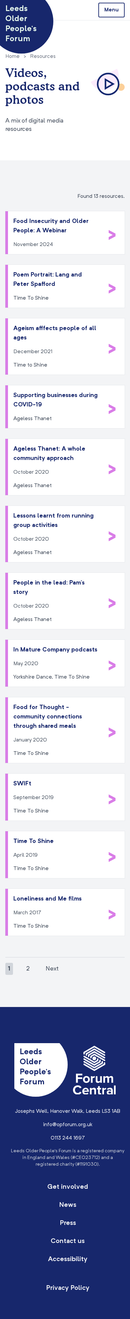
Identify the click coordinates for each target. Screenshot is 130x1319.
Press (68, 1223)
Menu (111, 10)
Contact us (68, 1241)
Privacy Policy (67, 1288)
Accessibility (67, 1259)
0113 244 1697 (68, 1138)
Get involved (67, 1187)
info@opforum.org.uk (67, 1125)
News (67, 1205)
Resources (43, 56)
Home (12, 56)
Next (52, 969)
